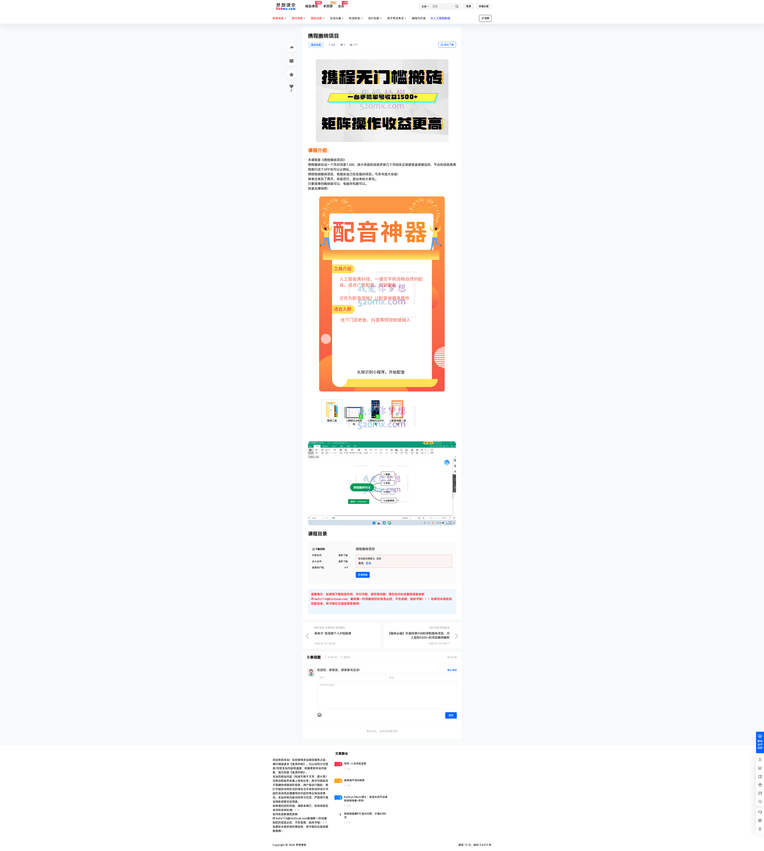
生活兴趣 (335, 18)
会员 (341, 5)
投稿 (486, 18)
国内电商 (316, 45)
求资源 (328, 5)
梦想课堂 (300, 844)
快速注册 (483, 6)
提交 (451, 715)
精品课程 (311, 5)
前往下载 (449, 44)
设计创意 (373, 18)
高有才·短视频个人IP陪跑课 (332, 633)
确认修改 (452, 670)
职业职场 (354, 18)
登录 (468, 6)
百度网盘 (362, 574)
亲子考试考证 (395, 18)
